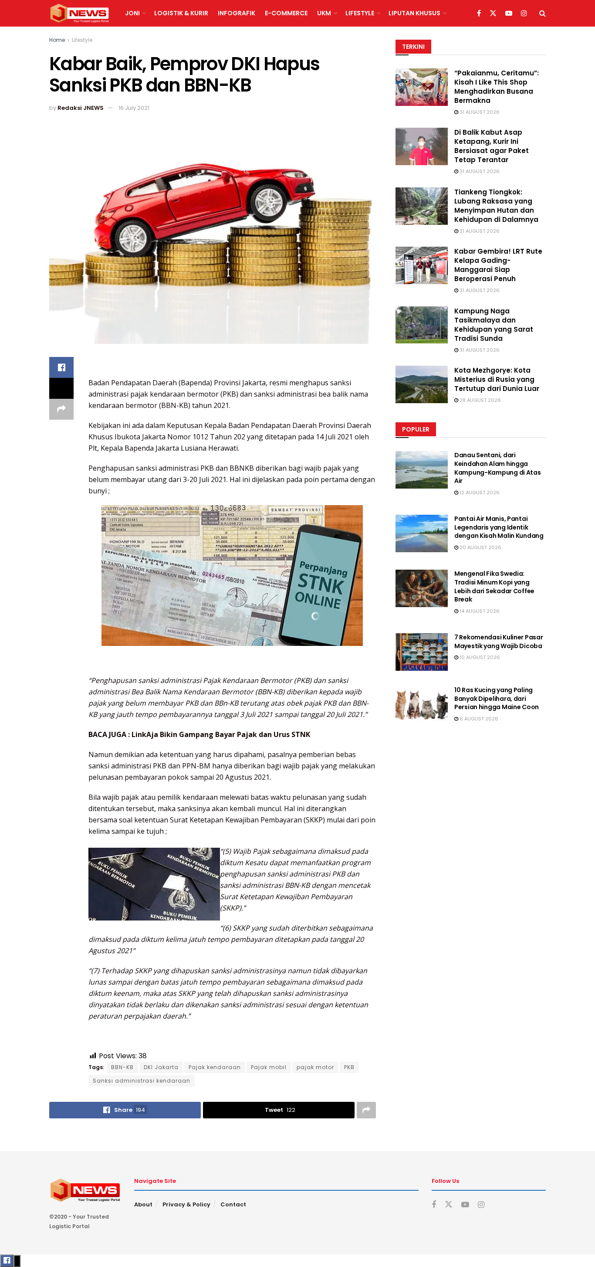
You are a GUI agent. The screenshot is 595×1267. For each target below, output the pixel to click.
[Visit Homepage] (79, 13)
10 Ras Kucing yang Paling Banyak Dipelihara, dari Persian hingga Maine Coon (496, 698)
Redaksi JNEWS (80, 108)
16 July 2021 (133, 108)
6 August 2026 (478, 718)
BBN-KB (122, 1067)
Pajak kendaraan (215, 1067)
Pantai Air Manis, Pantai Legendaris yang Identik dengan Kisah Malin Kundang (499, 527)
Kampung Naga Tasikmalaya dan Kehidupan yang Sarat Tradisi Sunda (493, 324)
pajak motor (315, 1067)
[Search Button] (542, 13)
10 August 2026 (479, 657)
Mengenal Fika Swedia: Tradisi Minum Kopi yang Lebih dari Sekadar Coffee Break (494, 586)
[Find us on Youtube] (508, 13)
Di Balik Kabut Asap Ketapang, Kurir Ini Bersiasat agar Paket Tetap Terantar (491, 146)
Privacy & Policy (186, 1204)
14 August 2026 (479, 611)
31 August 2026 (479, 112)
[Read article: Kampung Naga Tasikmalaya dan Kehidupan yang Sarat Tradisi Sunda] (422, 325)
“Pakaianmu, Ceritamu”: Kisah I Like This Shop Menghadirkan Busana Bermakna (496, 86)
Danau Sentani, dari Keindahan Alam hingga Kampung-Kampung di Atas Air (497, 468)
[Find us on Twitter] (493, 13)
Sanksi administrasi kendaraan (141, 1080)
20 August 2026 (479, 547)
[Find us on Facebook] (479, 13)
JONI (132, 13)
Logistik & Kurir (181, 13)
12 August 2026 (479, 492)
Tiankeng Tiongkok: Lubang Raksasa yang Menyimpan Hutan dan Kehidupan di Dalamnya (496, 205)
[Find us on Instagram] (524, 13)
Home (57, 40)
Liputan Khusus (414, 13)
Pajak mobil (269, 1067)
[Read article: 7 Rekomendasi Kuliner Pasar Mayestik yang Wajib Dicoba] (422, 652)
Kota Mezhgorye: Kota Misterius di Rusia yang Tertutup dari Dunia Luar (496, 379)
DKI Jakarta (161, 1067)
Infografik (236, 13)
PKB (349, 1067)
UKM (324, 13)
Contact (233, 1204)
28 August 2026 (479, 400)
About (143, 1204)
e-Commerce (286, 13)
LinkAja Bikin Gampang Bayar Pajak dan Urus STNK (222, 734)
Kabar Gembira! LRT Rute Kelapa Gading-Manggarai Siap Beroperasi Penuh (498, 265)
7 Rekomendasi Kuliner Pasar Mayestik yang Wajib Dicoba (498, 641)
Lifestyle (359, 13)
